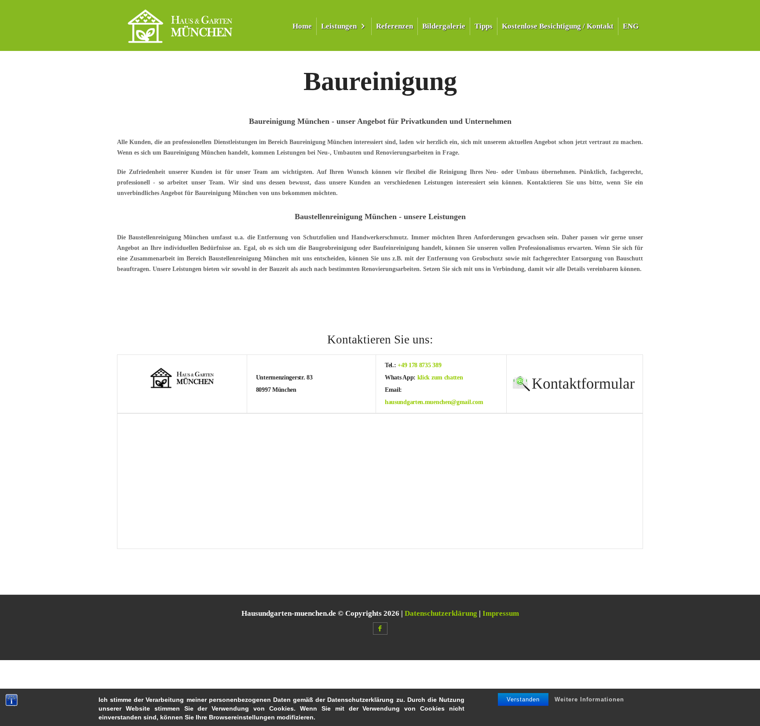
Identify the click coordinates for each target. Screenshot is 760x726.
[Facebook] (380, 628)
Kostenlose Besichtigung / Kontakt (558, 26)
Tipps (484, 26)
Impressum (500, 613)
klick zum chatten (440, 377)
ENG (631, 26)
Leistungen (339, 26)
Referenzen (394, 26)
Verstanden (523, 699)
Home (302, 26)
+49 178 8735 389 (419, 365)
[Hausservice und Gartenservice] (180, 25)
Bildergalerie (443, 26)
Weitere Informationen (589, 699)
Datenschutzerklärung (441, 613)
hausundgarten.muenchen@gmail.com (434, 402)
